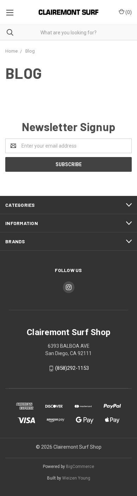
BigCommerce (80, 466)
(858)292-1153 (72, 368)
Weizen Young (76, 478)
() (128, 12)
